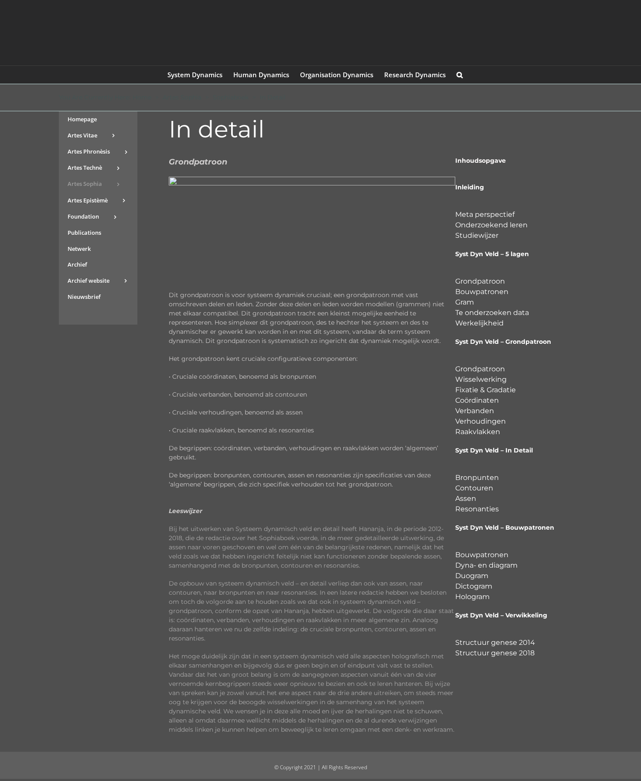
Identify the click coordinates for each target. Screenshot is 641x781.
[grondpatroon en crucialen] (312, 180)
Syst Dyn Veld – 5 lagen (492, 254)
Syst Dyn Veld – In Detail (494, 450)
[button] (460, 74)
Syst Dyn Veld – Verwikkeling (501, 615)
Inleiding (469, 187)
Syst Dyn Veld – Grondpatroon (503, 342)
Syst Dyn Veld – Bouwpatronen (504, 527)
